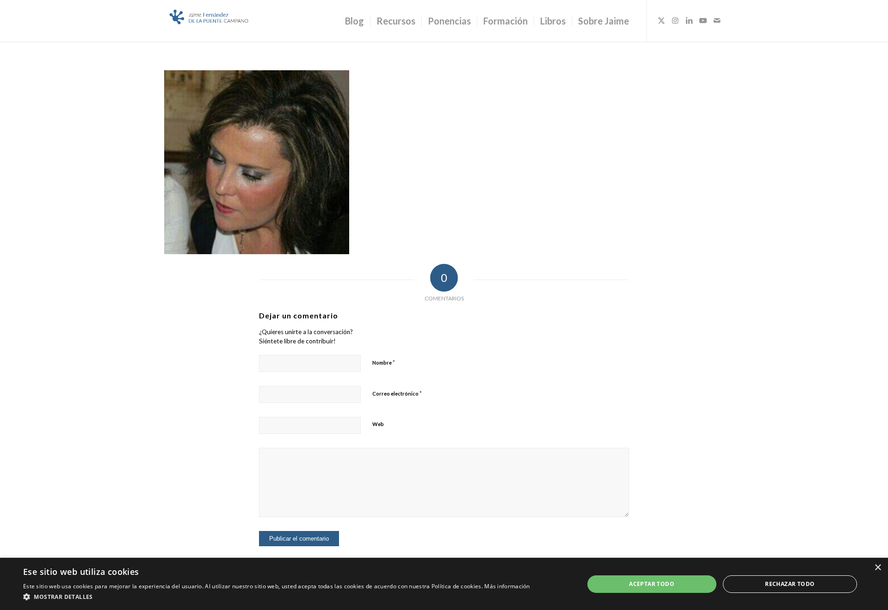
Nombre (383, 362)
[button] (276, 597)
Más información (507, 586)
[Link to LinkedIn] (689, 20)
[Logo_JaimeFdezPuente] (209, 21)
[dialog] (444, 584)
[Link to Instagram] (675, 20)
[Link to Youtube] (703, 20)
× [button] (877, 567)
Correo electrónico (397, 393)
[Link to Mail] (717, 20)
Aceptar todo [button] (651, 584)
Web (378, 424)
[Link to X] (661, 20)
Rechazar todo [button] (789, 584)
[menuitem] (354, 21)
